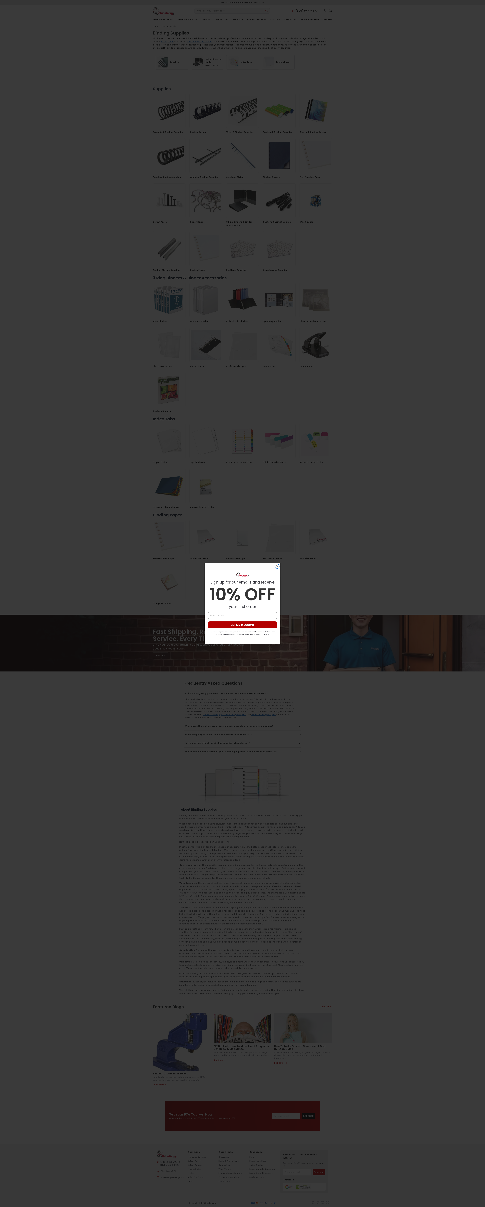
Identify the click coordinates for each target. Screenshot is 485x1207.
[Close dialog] (277, 566)
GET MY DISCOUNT (242, 624)
